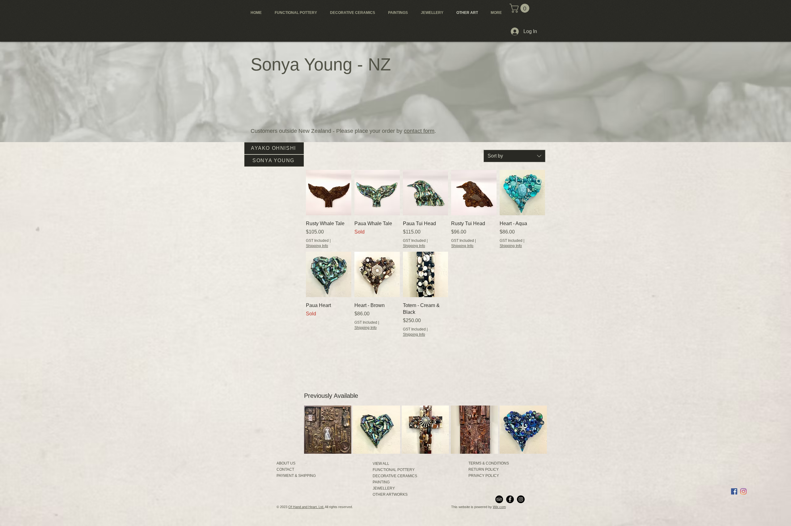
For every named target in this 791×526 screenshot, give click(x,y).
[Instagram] (521, 499)
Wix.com (499, 507)
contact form (419, 131)
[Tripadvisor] (499, 499)
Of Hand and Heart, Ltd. (306, 507)
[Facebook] (510, 499)
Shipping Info (317, 246)
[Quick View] (328, 192)
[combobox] (514, 156)
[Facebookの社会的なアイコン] (734, 491)
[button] (520, 8)
